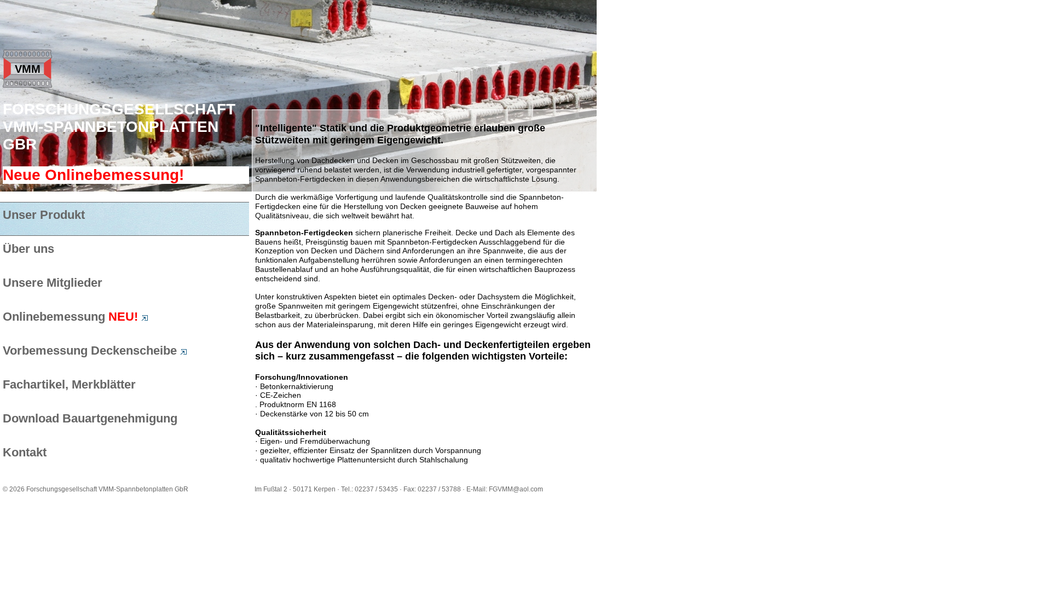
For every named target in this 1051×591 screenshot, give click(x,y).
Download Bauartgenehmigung (90, 418)
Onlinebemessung (70, 316)
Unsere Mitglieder (52, 282)
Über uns (28, 249)
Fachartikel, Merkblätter (69, 384)
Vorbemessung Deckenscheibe (91, 350)
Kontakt (25, 452)
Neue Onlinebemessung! (93, 174)
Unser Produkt (44, 215)
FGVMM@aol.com (516, 489)
